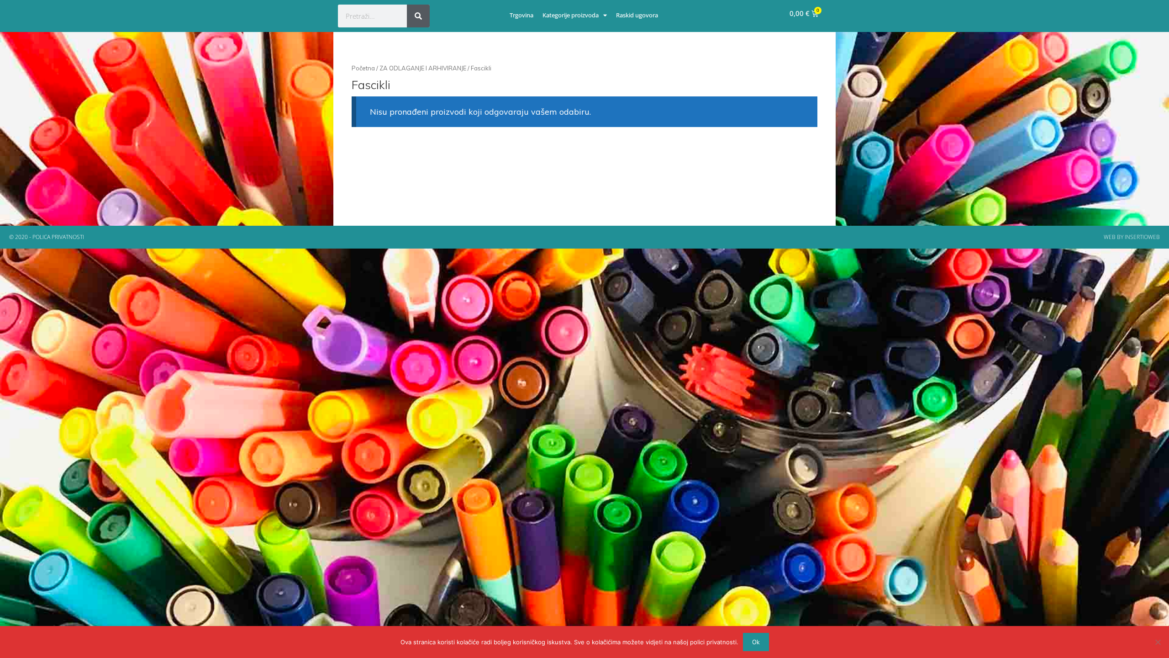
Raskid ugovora (637, 15)
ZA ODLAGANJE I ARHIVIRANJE (422, 68)
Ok (756, 642)
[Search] (418, 16)
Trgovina (521, 15)
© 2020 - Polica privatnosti (46, 237)
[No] (1157, 642)
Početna (363, 68)
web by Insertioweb (1132, 237)
